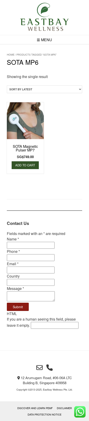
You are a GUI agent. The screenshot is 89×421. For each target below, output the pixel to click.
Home (10, 54)
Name (13, 239)
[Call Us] (49, 367)
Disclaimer (64, 408)
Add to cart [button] (25, 165)
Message (15, 288)
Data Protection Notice (44, 414)
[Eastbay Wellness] (44, 17)
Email (12, 263)
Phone (13, 251)
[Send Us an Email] (39, 367)
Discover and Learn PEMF (35, 408)
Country (13, 276)
